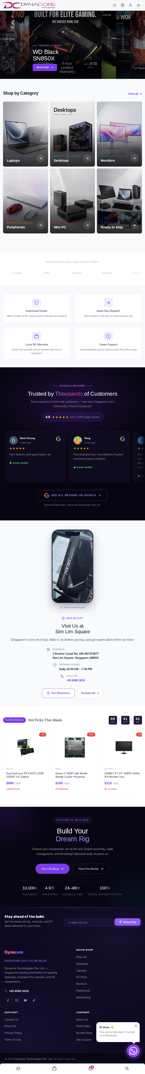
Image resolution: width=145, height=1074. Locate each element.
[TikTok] (34, 1000)
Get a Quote (83, 1039)
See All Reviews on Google (73, 495)
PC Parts (81, 977)
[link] (18, 1068)
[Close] (136, 1026)
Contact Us (88, 692)
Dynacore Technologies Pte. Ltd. (33, 1058)
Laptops (81, 970)
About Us (82, 1019)
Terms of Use (13, 1039)
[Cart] (122, 5)
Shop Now (8, 68)
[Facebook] (8, 1000)
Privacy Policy (13, 1032)
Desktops (82, 963)
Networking (83, 997)
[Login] (130, 5)
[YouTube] (25, 1000)
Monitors (81, 983)
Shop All (81, 957)
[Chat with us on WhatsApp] (133, 1050)
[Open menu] (138, 5)
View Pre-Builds (88, 868)
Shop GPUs (57, 67)
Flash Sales (83, 1026)
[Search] (114, 5)
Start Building (50, 868)
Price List (10, 1026)
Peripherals (83, 990)
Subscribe (129, 922)
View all (133, 93)
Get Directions (60, 692)
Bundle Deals (84, 1032)
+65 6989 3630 (75, 680)
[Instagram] (16, 1000)
